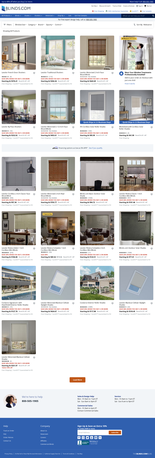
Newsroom (44, 434)
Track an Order (117, 6)
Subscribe (114, 432)
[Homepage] (16, 8)
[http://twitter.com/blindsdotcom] (87, 437)
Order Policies (8, 437)
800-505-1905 (148, 2)
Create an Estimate (128, 6)
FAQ (4, 434)
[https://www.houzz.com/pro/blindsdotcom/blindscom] (100, 437)
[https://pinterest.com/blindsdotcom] (95, 437)
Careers (43, 437)
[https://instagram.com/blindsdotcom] (83, 437)
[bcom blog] (142, 454)
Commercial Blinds (47, 444)
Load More (77, 380)
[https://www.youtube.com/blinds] (91, 437)
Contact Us (7, 441)
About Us (43, 431)
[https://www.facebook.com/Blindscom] (79, 437)
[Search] (153, 16)
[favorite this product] (34, 73)
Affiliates (43, 441)
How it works (130, 83)
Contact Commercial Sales (88, 411)
